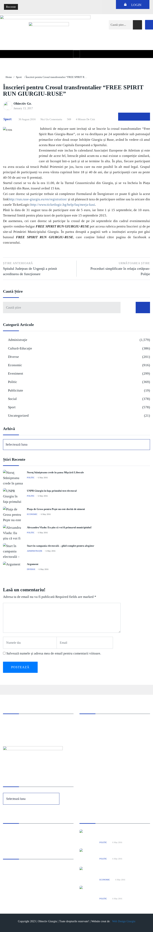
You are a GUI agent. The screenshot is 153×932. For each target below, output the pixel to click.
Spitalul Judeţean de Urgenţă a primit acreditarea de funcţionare (30, 269)
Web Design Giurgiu (123, 921)
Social (12, 399)
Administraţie (17, 340)
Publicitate (15, 390)
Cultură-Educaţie (20, 348)
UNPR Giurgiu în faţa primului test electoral (52, 490)
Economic (15, 365)
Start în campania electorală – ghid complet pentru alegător (60, 545)
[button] (76, 54)
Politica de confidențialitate (20, 837)
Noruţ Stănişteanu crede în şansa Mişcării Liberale (55, 472)
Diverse (13, 357)
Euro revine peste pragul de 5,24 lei (43, 4)
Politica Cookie (12, 832)
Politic (12, 382)
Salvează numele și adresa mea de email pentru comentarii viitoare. (53, 653)
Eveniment (15, 373)
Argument (32, 564)
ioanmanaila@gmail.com (18, 733)
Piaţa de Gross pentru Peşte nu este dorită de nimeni (56, 509)
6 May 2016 (43, 477)
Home (9, 77)
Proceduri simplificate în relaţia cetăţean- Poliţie (120, 269)
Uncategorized (18, 415)
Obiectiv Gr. (22, 103)
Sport (19, 77)
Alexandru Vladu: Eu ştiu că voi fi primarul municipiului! (59, 527)
